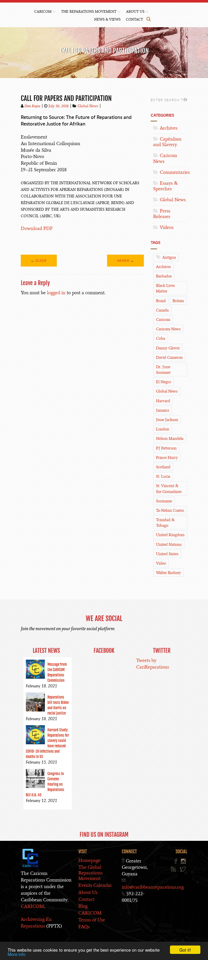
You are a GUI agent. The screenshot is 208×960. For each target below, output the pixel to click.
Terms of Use (91, 920)
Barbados (164, 276)
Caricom (163, 319)
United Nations (169, 544)
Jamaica (162, 410)
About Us (135, 11)
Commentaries (175, 172)
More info (16, 954)
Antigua (169, 257)
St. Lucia (163, 476)
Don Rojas (32, 106)
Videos (167, 227)
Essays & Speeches (165, 186)
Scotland (163, 467)
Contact (134, 19)
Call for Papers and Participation (66, 98)
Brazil (161, 300)
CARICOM (42, 11)
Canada (162, 310)
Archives (168, 128)
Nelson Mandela (169, 438)
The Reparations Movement (88, 11)
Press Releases (161, 213)
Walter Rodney (168, 572)
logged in (56, 293)
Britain (178, 300)
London (162, 429)
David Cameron (169, 357)
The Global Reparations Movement (90, 872)
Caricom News (165, 158)
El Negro (163, 381)
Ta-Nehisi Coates (170, 510)
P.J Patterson (166, 448)
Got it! (185, 950)
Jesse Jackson (167, 419)
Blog (83, 906)
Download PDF (37, 228)
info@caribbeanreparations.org (153, 887)
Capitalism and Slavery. (167, 141)
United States (167, 553)
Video (161, 563)
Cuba (160, 338)
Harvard (163, 401)
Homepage (89, 860)
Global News (88, 106)
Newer (123, 260)
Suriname (164, 501)
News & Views (107, 19)
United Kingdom (170, 534)
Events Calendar (95, 885)
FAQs (84, 927)
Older (41, 260)
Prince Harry (167, 457)
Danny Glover (168, 348)
